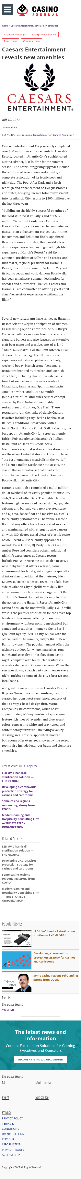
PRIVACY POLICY (12, 1118)
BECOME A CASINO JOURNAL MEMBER (40, 1059)
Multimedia (43, 1082)
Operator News (31, 41)
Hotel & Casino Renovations (31, 134)
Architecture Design (15, 34)
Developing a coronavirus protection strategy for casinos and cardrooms (19, 791)
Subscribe (42, 1097)
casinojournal (9, 127)
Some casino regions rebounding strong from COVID (18, 805)
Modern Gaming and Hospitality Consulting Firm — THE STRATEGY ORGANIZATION (20, 821)
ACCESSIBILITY (11, 1155)
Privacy (6, 1112)
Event (5, 1097)
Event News (10, 41)
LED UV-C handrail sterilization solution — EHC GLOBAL (18, 777)
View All (8, 1010)
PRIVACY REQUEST (14, 1149)
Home (5, 25)
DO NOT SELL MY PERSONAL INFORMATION (13, 1139)
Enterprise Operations (44, 34)
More (5, 1082)
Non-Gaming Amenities (60, 134)
